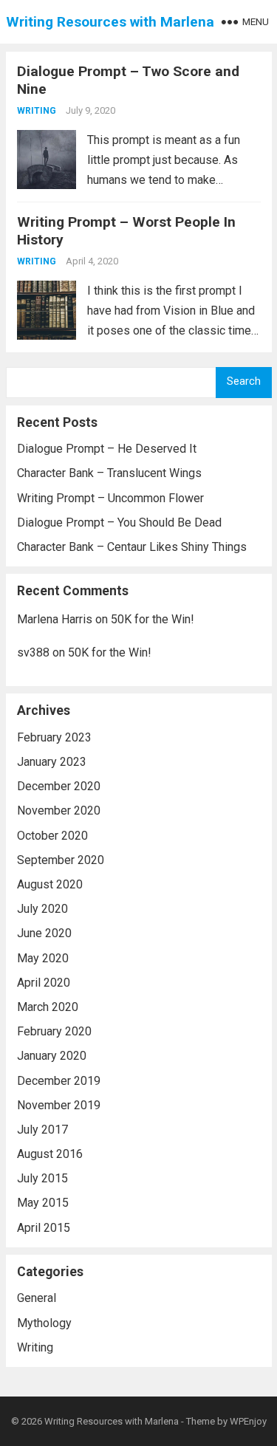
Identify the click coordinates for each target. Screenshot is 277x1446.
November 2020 (58, 810)
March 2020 (47, 1007)
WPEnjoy (248, 1421)
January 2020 (51, 1056)
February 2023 (54, 737)
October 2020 (52, 836)
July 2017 (42, 1130)
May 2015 (43, 1203)
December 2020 (58, 786)
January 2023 (51, 762)
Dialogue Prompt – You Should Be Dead (119, 522)
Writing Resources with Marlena (110, 21)
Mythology (44, 1323)
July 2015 (42, 1178)
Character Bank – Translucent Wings (109, 473)
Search (244, 381)
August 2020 (50, 884)
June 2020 (44, 933)
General (36, 1298)
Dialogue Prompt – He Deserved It (106, 449)
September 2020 (60, 860)
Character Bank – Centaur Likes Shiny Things (132, 547)
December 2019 (58, 1081)
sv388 (33, 652)
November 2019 (58, 1105)
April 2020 (43, 983)
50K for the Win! (152, 619)
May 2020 (43, 958)
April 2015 (43, 1228)
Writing (36, 111)
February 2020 (54, 1031)
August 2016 (50, 1154)
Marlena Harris (54, 619)
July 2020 (42, 909)
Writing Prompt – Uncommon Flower (110, 498)
